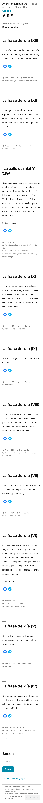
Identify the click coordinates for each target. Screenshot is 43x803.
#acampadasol (23, 251)
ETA (11, 149)
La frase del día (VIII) (20, 404)
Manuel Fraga (7, 257)
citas (7, 81)
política (11, 733)
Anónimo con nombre (14, 3)
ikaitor (4, 733)
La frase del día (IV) (19, 686)
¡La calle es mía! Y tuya (18, 170)
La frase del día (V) (19, 626)
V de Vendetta (31, 81)
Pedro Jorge (20, 606)
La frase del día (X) (19, 276)
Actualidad (9, 245)
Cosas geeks (10, 603)
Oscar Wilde (7, 456)
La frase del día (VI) (19, 535)
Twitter (20, 733)
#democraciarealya (9, 254)
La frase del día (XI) (19, 100)
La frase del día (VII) (20, 475)
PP (16, 733)
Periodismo (9, 666)
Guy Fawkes (20, 81)
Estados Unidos (24, 453)
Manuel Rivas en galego (13, 778)
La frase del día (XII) (20, 40)
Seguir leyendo (11, 222)
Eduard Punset (15, 329)
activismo (22, 254)
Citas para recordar (21, 245)
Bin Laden (8, 453)
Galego (6, 10)
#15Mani (13, 251)
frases (11, 81)
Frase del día (28, 78)
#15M (7, 251)
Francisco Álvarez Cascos (19, 730)
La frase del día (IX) (19, 348)
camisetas (9, 516)
